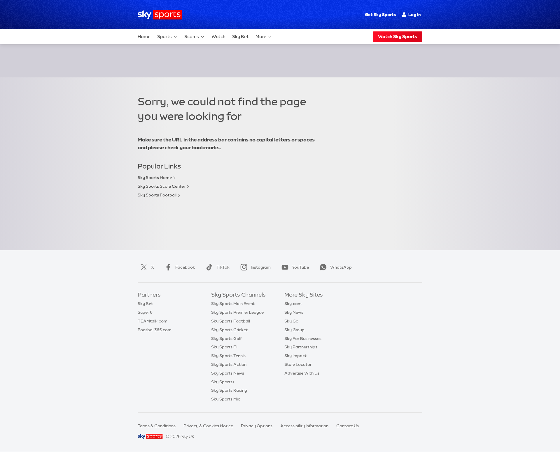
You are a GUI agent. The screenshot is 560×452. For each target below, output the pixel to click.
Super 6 (145, 312)
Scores (191, 36)
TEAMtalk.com (152, 321)
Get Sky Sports (380, 15)
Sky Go (291, 321)
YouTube (300, 267)
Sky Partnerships (300, 347)
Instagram (261, 267)
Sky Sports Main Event (233, 304)
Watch (218, 36)
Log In (414, 15)
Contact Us (347, 426)
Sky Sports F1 (224, 347)
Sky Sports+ (223, 382)
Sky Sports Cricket (229, 330)
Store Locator (298, 364)
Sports (164, 36)
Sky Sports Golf (226, 338)
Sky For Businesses (302, 338)
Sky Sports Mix (225, 399)
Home (144, 36)
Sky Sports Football (157, 195)
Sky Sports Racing (229, 390)
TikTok (223, 267)
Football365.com (155, 330)
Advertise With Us (301, 373)
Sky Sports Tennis (228, 356)
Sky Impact (295, 356)
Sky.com (293, 304)
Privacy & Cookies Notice (208, 426)
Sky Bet (240, 36)
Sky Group (294, 330)
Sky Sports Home (155, 178)
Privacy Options (256, 426)
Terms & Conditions (157, 426)
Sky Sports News (227, 373)
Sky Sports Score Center (161, 186)
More (261, 36)
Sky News (293, 312)
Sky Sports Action (228, 364)
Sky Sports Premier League (237, 312)
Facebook (185, 267)
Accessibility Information (304, 426)
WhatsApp (341, 267)
